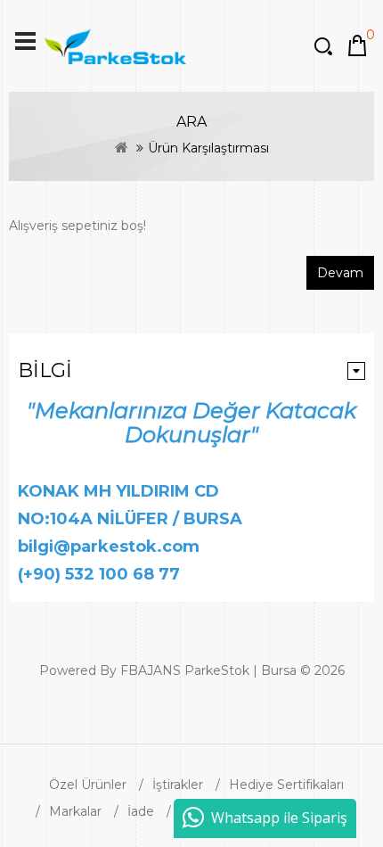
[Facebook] (171, 703)
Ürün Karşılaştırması (208, 148)
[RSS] (208, 703)
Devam (340, 273)
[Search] (325, 45)
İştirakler (177, 785)
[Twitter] (183, 703)
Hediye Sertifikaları (286, 785)
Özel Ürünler (87, 785)
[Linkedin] (196, 703)
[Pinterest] (221, 703)
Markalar (75, 811)
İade (140, 811)
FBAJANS (150, 670)
